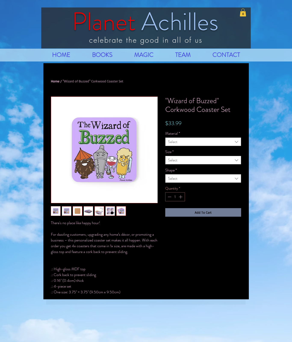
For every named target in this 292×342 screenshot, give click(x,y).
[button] (243, 12)
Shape (171, 170)
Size (169, 151)
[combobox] (203, 141)
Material (172, 133)
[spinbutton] (175, 197)
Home (55, 81)
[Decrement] (169, 197)
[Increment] (181, 197)
